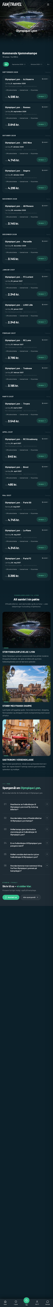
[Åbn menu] (48, 4)
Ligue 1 (23, 26)
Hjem (16, 26)
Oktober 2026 (36, 64)
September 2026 (19, 64)
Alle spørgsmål (29, 897)
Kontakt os (12, 897)
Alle (5, 64)
